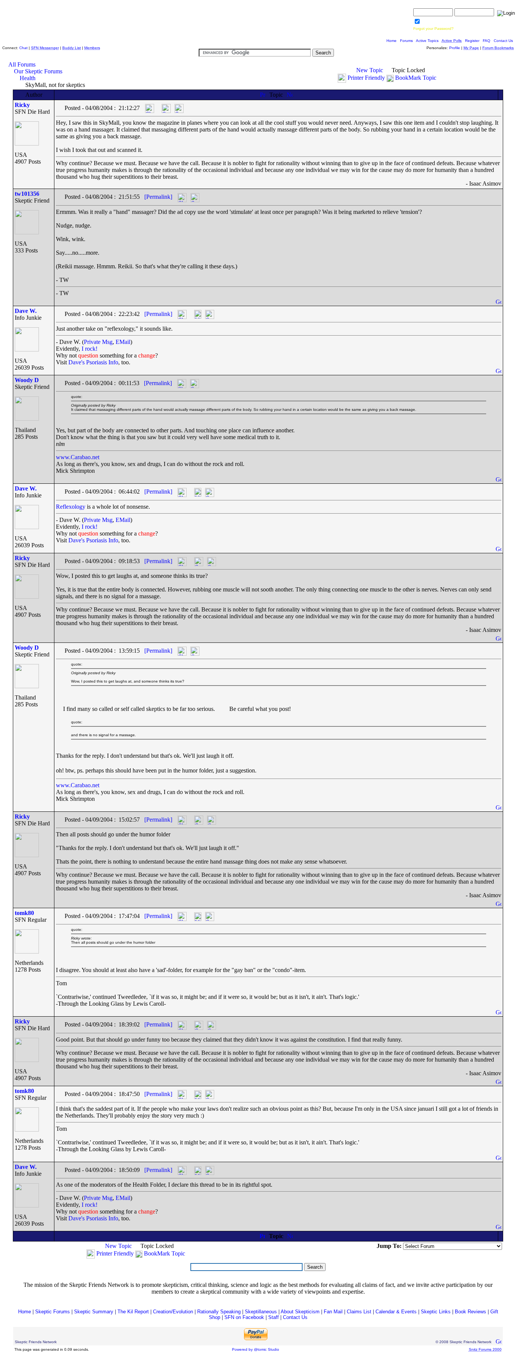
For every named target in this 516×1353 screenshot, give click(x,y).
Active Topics (427, 41)
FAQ (486, 41)
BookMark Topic (415, 77)
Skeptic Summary (93, 1311)
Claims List (359, 1311)
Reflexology (70, 506)
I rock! (89, 348)
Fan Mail (333, 1311)
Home (391, 41)
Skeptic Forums (52, 1311)
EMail (123, 342)
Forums (406, 41)
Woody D (27, 380)
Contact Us (503, 41)
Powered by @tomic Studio (255, 1349)
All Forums (22, 64)
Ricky (22, 105)
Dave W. (26, 311)
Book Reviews (470, 1311)
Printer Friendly (366, 77)
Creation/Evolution (173, 1311)
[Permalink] (158, 197)
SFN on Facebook (244, 1317)
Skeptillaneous (261, 1311)
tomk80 (24, 913)
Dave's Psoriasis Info (93, 362)
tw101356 (27, 193)
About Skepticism (300, 1311)
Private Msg (98, 342)
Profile (454, 48)
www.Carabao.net (77, 457)
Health (28, 78)
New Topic (369, 70)
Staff (273, 1317)
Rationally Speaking (219, 1311)
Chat (23, 48)
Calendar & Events (396, 1311)
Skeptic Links (436, 1311)
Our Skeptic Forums (38, 71)
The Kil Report (133, 1311)
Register (472, 41)
